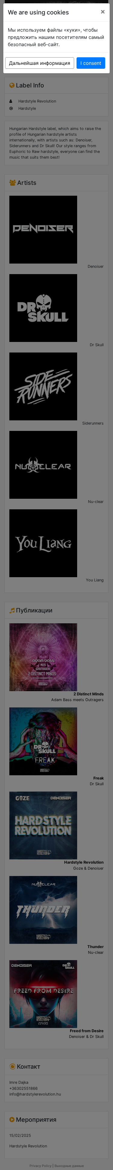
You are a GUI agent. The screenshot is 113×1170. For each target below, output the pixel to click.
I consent (90, 63)
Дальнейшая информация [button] (39, 63)
